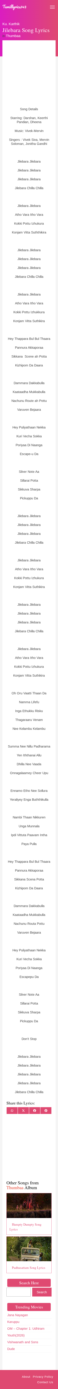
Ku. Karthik (11, 24)
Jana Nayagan (17, 1315)
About (26, 1376)
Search (42, 1292)
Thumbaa (13, 36)
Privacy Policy (43, 1376)
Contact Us (45, 1382)
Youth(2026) (16, 1335)
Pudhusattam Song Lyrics (28, 1267)
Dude (11, 1349)
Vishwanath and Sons (22, 1342)
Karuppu (13, 1322)
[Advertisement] (29, 73)
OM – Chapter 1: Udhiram (25, 1328)
